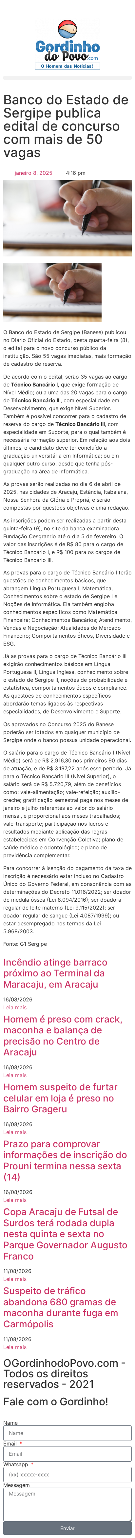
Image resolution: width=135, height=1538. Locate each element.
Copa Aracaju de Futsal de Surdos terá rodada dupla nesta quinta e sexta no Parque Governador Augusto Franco (65, 1233)
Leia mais (15, 1007)
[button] (67, 78)
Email (10, 1443)
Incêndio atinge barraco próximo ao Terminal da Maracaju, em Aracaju (55, 973)
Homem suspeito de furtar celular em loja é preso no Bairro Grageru (60, 1098)
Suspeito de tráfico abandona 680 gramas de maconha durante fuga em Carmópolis (60, 1307)
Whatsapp (16, 1464)
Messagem (16, 1485)
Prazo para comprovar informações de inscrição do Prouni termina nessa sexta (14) (65, 1160)
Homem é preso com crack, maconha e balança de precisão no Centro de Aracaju (63, 1036)
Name (10, 1422)
